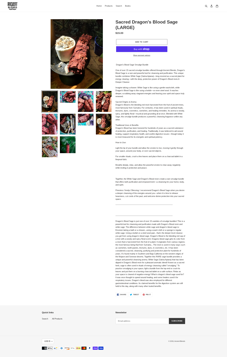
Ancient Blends (179, 341)
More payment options (141, 55)
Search (45, 319)
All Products (57, 319)
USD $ (47, 341)
